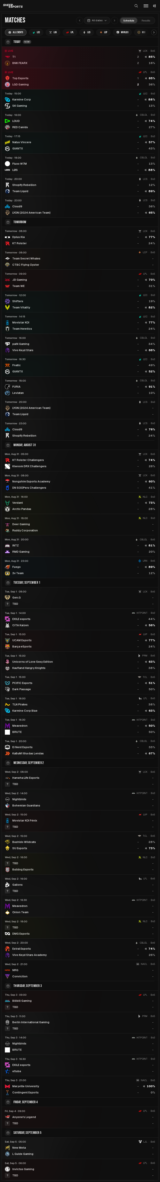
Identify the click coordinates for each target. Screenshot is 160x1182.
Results (146, 20)
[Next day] (114, 20)
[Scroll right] (154, 32)
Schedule (128, 20)
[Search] (136, 5)
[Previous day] (79, 20)
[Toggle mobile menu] (146, 6)
